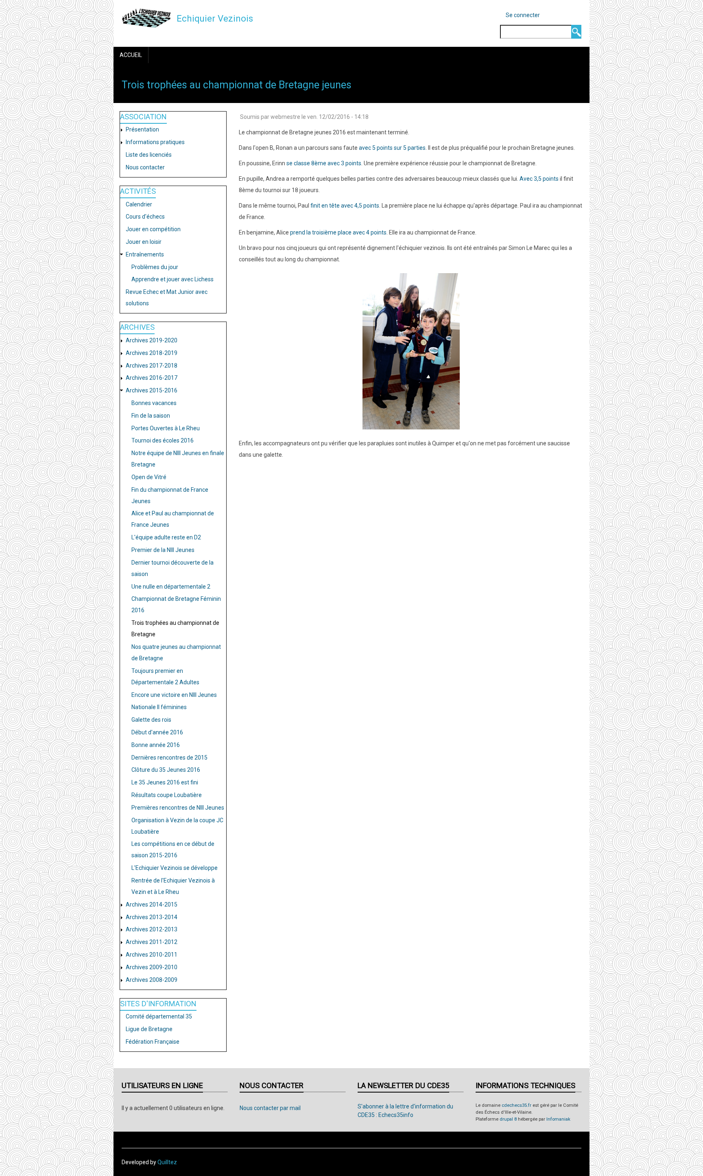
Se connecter (523, 15)
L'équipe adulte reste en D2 (166, 537)
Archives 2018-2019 (151, 353)
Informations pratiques (155, 142)
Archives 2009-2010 (151, 967)
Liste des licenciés (149, 154)
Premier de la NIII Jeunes (162, 550)
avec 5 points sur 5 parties (392, 148)
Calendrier (139, 204)
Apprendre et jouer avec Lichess (172, 279)
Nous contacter (145, 167)
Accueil (131, 55)
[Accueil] (146, 18)
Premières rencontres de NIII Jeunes (177, 807)
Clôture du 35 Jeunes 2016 (165, 769)
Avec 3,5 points (539, 178)
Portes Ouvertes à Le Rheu (165, 428)
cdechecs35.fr (516, 1105)
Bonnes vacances (154, 403)
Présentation (142, 129)
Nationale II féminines (159, 707)
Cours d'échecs (145, 216)
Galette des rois (151, 719)
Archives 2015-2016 (151, 390)
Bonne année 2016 (155, 745)
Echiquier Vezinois (215, 18)
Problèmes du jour (154, 267)
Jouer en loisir (144, 242)
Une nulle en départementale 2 (170, 586)
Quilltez (167, 1162)
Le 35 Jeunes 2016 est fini (164, 782)
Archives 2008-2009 (151, 980)
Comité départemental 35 (159, 1016)
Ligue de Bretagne (149, 1029)
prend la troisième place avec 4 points (338, 232)
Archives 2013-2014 (151, 917)
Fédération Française (152, 1041)
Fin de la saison (150, 415)
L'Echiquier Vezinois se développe (174, 868)
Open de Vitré (148, 477)
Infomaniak (558, 1119)
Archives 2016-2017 (151, 377)
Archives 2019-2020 (151, 340)
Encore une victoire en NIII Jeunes (174, 695)
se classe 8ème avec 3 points (323, 163)
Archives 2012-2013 (151, 929)
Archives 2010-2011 (151, 954)
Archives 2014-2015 (151, 904)
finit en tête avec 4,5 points (344, 205)
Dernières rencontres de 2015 (169, 757)
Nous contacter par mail (270, 1108)
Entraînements (145, 254)
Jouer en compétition (153, 229)
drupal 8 (508, 1119)
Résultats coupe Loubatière (166, 795)
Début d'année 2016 (157, 732)
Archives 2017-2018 (151, 365)
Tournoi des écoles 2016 (162, 440)
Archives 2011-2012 (151, 942)
